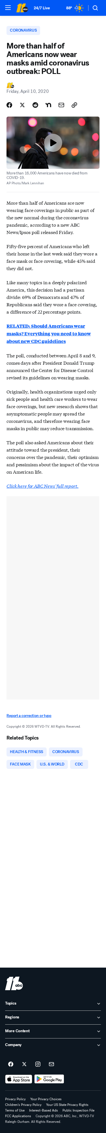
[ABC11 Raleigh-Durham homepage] (22, 7)
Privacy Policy (15, 1099)
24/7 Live (42, 8)
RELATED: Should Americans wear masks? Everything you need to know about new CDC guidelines (49, 333)
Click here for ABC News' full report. (42, 485)
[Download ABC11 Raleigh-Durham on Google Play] (49, 1079)
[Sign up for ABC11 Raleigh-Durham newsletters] (51, 1064)
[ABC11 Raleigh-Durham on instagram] (38, 1064)
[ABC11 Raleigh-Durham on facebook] (10, 1064)
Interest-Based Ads (43, 1110)
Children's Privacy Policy (23, 1104)
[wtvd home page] (14, 983)
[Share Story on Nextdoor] (48, 105)
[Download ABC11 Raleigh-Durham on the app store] (18, 1079)
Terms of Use (15, 1110)
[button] (8, 7)
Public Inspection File (78, 1110)
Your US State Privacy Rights (67, 1104)
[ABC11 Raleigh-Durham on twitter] (24, 1064)
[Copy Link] (74, 105)
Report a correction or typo (29, 715)
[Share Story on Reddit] (35, 105)
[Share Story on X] (22, 105)
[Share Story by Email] (61, 105)
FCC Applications (18, 1116)
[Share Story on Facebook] (9, 105)
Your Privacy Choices (46, 1099)
